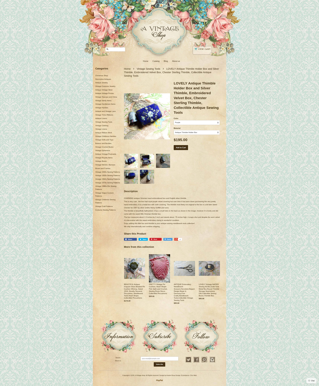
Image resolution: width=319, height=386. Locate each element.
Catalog (156, 61)
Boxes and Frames (102, 168)
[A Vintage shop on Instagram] (212, 362)
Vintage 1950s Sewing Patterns (107, 175)
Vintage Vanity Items (103, 101)
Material (177, 128)
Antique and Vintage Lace (105, 111)
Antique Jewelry (101, 83)
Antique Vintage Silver (104, 90)
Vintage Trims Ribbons (104, 115)
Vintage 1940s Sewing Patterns (107, 172)
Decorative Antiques (103, 79)
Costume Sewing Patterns (105, 210)
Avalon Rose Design (173, 375)
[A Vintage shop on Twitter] (188, 362)
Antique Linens (101, 118)
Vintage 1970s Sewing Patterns (107, 183)
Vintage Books (101, 161)
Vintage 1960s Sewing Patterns (107, 179)
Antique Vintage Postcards (105, 154)
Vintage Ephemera (102, 150)
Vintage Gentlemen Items (105, 104)
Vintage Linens (101, 129)
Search (118, 358)
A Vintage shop (140, 375)
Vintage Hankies (101, 108)
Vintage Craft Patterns (104, 206)
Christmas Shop (101, 76)
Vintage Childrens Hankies (105, 136)
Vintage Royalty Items (104, 158)
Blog (166, 61)
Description (131, 191)
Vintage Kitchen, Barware (105, 165)
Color (176, 118)
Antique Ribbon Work (103, 133)
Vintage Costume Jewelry (105, 86)
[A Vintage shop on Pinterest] (204, 362)
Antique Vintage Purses (104, 93)
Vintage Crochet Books (104, 147)
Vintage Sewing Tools (103, 122)
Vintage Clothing (101, 126)
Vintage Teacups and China (106, 97)
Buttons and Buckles (103, 143)
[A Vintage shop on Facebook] (196, 362)
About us (176, 61)
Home (145, 61)
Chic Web (193, 375)
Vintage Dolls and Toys (104, 140)
